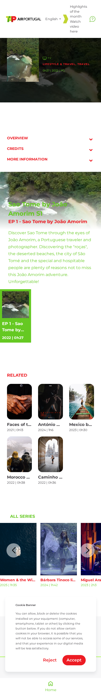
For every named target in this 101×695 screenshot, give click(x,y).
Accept (74, 660)
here (74, 31)
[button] (13, 550)
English (52, 19)
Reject (50, 660)
